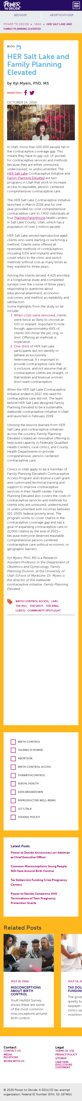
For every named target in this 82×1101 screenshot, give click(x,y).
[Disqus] (41, 668)
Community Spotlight (44, 610)
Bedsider (20, 15)
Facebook (25, 93)
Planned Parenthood (29, 218)
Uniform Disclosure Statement (63, 1065)
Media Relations (11, 1056)
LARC (54, 601)
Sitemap (60, 1058)
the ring (52, 605)
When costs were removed (34, 315)
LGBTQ (20, 610)
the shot (36, 605)
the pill (21, 605)
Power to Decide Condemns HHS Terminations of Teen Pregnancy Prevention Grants (34, 898)
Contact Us (12, 1051)
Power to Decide (16, 24)
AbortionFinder (61, 15)
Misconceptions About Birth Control (26, 990)
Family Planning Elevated (26, 178)
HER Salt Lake (17, 173)
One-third (21, 346)
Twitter (32, 93)
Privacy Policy (66, 1054)
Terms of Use (64, 1051)
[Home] (12, 5)
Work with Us (14, 1061)
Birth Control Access (32, 601)
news (37, 24)
